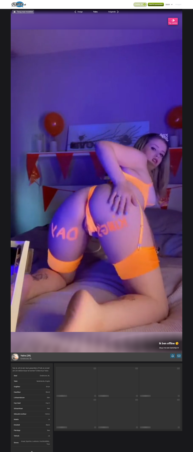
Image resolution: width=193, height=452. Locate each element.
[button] (169, 4)
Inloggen (178, 4)
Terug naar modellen (25, 12)
